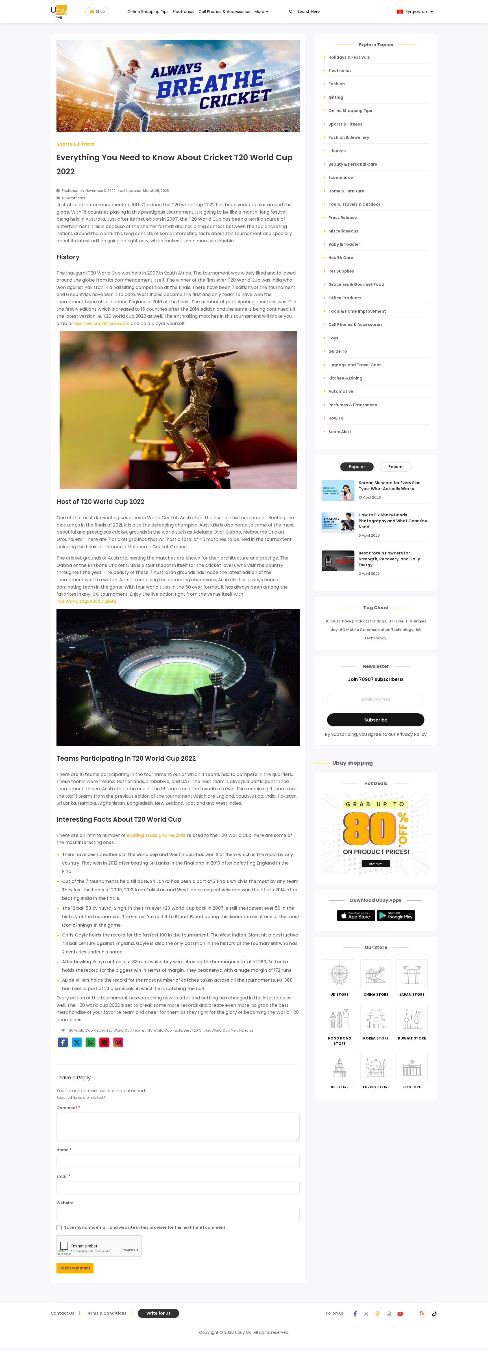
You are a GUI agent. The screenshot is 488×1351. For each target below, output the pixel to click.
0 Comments (73, 198)
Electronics (183, 11)
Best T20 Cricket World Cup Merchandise (218, 1030)
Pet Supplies (341, 271)
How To (336, 418)
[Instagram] (389, 1313)
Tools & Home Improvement (357, 311)
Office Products (344, 298)
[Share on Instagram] (118, 1042)
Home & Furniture (346, 191)
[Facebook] (355, 1313)
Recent (395, 467)
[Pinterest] (377, 1313)
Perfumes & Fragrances (352, 405)
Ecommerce (340, 177)
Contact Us (62, 1313)
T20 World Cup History (86, 1030)
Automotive (340, 391)
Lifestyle (337, 150)
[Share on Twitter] (77, 1042)
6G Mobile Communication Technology (376, 629)
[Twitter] (366, 1313)
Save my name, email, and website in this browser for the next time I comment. (145, 1227)
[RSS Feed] (422, 1313)
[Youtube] (400, 1313)
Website (65, 1203)
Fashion (336, 84)
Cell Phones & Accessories (224, 11)
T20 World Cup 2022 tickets (86, 601)
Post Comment (75, 1268)
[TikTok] (434, 1313)
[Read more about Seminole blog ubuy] (59, 11)
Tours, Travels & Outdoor (354, 204)
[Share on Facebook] (63, 1042)
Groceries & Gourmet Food (356, 284)
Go (291, 12)
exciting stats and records (156, 835)
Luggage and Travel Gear (354, 365)
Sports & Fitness (75, 144)
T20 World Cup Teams (125, 1030)
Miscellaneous (343, 231)
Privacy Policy (412, 734)
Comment (68, 1108)
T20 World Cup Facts (164, 1030)
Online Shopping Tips (148, 11)
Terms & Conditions (106, 1313)
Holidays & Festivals (349, 57)
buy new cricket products (102, 323)
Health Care (340, 257)
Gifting (335, 97)
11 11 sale (396, 621)
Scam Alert (339, 432)
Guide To (337, 351)
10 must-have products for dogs (356, 621)
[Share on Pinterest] (104, 1042)
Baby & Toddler (344, 244)
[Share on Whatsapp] (90, 1042)
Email (63, 1176)
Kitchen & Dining (345, 378)
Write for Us (158, 1313)
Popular (357, 467)
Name (63, 1150)
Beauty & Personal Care (352, 164)
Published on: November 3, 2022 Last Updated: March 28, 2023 (115, 190)
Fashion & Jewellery (348, 137)
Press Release (342, 217)
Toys (333, 338)
